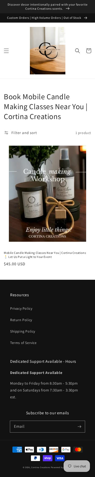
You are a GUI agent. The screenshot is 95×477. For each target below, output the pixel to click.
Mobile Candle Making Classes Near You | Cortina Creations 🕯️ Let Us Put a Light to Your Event (45, 255)
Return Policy (21, 320)
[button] (6, 50)
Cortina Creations (40, 467)
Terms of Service (23, 342)
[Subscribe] (79, 426)
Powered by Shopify (61, 467)
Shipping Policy (22, 331)
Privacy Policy (21, 308)
